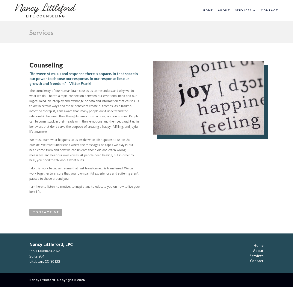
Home (208, 10)
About (224, 10)
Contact (269, 10)
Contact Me (45, 212)
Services (243, 10)
